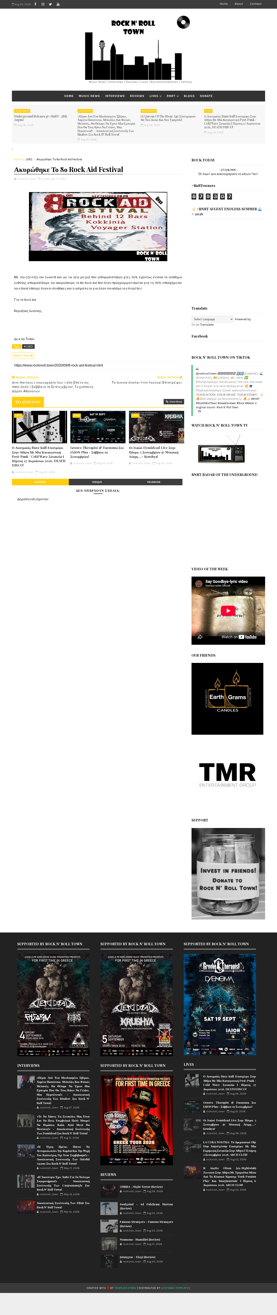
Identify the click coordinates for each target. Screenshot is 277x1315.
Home (224, 4)
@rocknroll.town (206, 373)
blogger (40, 482)
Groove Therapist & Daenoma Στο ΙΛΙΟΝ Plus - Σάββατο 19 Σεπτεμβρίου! (97, 452)
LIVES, (63, 178)
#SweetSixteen (226, 403)
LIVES (154, 96)
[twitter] (50, 4)
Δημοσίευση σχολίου (32, 499)
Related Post (27, 402)
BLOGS (189, 96)
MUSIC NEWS (89, 96)
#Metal (249, 403)
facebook (154, 482)
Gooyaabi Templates (175, 1287)
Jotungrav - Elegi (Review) (137, 1257)
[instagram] (43, 4)
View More (175, 401)
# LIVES (28, 346)
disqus (97, 482)
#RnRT (255, 399)
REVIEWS (137, 96)
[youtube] (58, 4)
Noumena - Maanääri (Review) (140, 1239)
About (239, 4)
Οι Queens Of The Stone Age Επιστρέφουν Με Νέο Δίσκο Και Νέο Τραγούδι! (168, 118)
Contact (256, 4)
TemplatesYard (125, 1287)
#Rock (240, 403)
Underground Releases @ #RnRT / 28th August (40, 118)
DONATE (206, 96)
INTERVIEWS (115, 96)
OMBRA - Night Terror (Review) (141, 1186)
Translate (207, 324)
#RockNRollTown (206, 403)
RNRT (171, 96)
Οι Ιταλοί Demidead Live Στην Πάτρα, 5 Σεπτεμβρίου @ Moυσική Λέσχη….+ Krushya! (154, 452)
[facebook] (35, 4)
